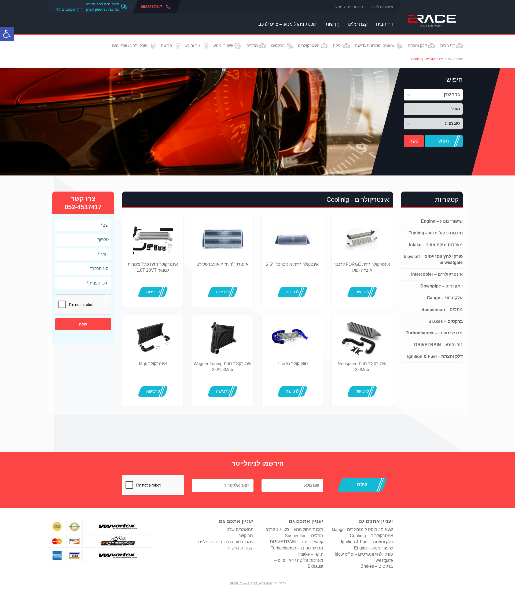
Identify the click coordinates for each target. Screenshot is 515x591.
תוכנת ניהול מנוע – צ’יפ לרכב (288, 24)
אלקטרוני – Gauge (445, 298)
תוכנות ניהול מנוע (349, 7)
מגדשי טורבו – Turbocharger (434, 333)
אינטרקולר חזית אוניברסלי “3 (222, 264)
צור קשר (245, 535)
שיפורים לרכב (382, 7)
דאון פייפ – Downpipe (441, 286)
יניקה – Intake (310, 554)
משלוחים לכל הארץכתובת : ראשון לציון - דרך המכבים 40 (87, 7)
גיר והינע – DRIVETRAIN (438, 344)
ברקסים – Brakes (445, 321)
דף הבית (384, 24)
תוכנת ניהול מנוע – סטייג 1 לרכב (294, 529)
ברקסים (278, 45)
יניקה (337, 45)
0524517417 (151, 7)
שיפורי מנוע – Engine (442, 221)
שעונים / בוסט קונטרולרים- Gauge (362, 529)
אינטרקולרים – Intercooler (437, 274)
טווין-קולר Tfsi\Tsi (292, 363)
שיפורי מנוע (223, 45)
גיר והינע (192, 45)
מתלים (252, 45)
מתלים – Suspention (442, 309)
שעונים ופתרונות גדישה (374, 45)
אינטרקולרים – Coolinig (371, 535)
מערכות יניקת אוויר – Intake (436, 244)
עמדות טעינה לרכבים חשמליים (225, 542)
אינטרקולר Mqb (153, 363)
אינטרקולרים (308, 45)
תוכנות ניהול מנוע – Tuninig (436, 233)
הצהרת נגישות (240, 548)
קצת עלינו (358, 24)
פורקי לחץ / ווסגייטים (130, 45)
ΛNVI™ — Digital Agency (251, 583)
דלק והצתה (417, 45)
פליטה (166, 45)
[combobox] (433, 94)
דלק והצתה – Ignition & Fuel (435, 356)
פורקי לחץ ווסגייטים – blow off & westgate (433, 259)
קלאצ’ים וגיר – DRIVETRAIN (296, 542)
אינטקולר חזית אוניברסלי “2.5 (292, 264)
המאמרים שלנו (240, 529)
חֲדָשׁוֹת (333, 24)
